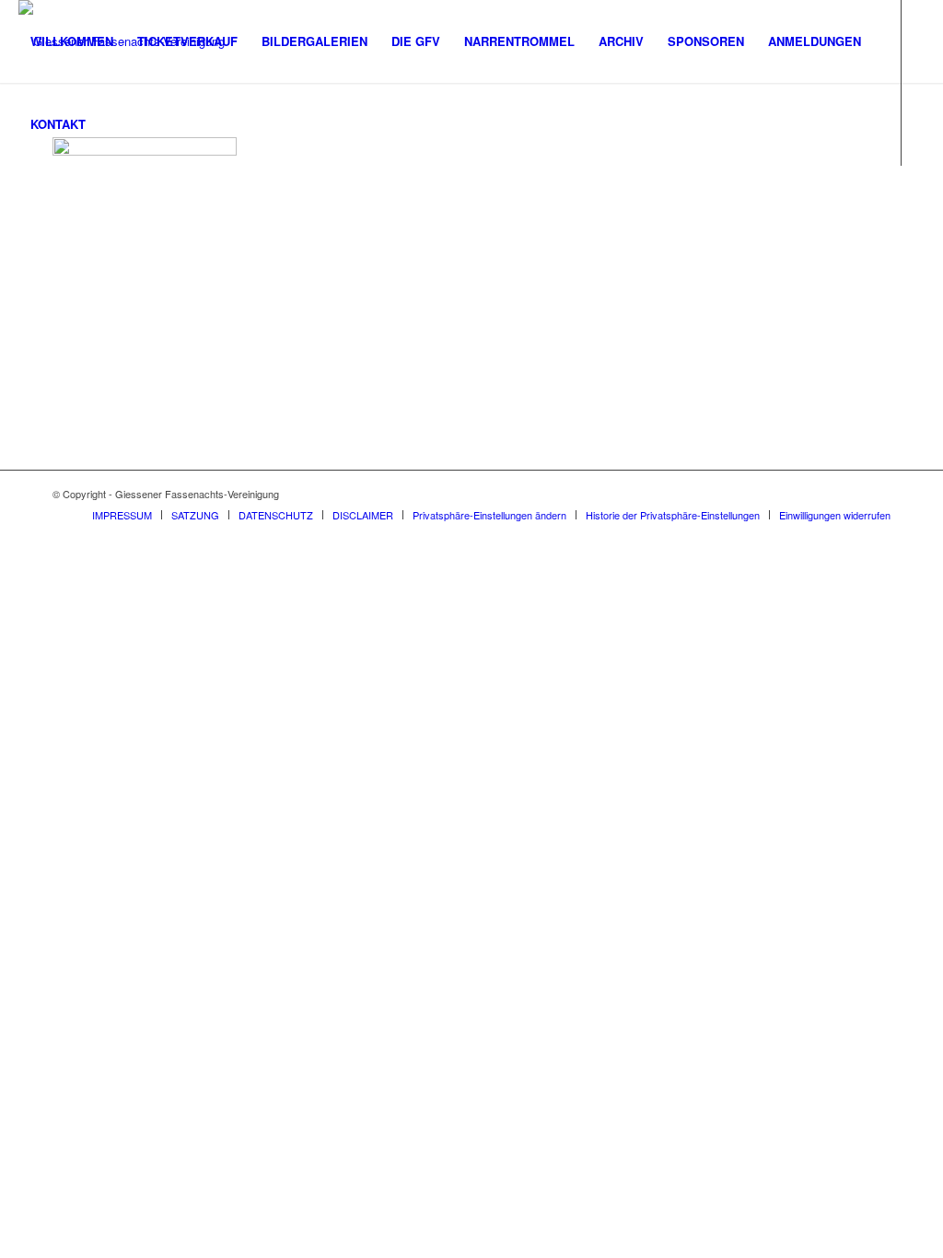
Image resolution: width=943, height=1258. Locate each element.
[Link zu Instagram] (24, 206)
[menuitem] (71, 41)
